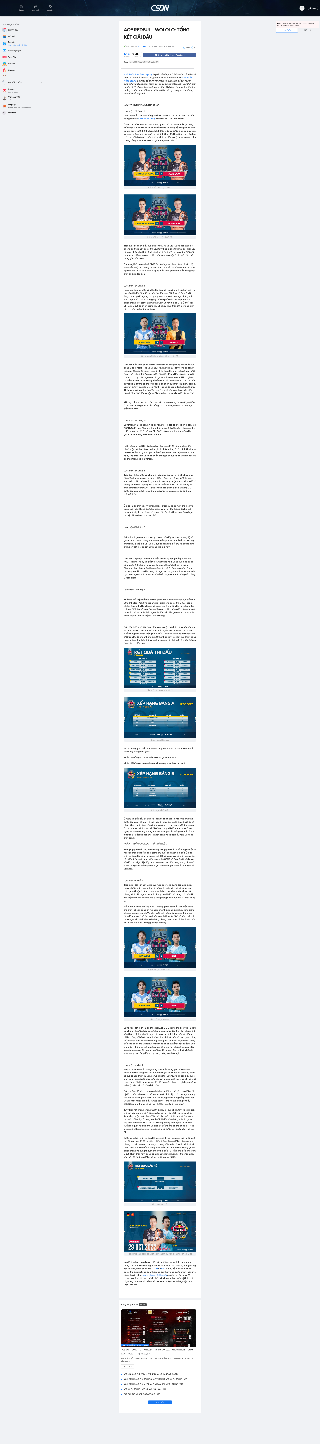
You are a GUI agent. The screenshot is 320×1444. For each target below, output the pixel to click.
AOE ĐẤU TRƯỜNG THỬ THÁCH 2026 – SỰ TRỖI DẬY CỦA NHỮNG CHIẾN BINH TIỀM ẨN (157, 1350)
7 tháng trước (146, 1354)
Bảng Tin (21, 10)
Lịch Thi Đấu (36, 10)
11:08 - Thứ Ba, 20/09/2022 (163, 46)
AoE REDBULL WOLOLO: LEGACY (144, 62)
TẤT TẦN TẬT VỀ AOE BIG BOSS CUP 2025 (142, 1394)
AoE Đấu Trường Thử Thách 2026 (135, 1345)
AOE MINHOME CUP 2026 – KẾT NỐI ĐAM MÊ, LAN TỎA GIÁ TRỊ (151, 1374)
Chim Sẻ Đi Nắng (15, 82)
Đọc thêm (128, 1366)
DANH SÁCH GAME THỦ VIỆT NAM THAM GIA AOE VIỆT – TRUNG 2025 (153, 1384)
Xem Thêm (160, 1402)
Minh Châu (142, 46)
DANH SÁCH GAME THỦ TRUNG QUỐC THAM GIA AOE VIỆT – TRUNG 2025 (155, 1379)
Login (313, 8)
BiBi (163, 1268)
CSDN (155, 1268)
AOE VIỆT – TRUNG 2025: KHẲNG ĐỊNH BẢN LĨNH (145, 1389)
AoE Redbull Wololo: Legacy (138, 74)
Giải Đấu (50, 10)
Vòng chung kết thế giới (155, 1275)
